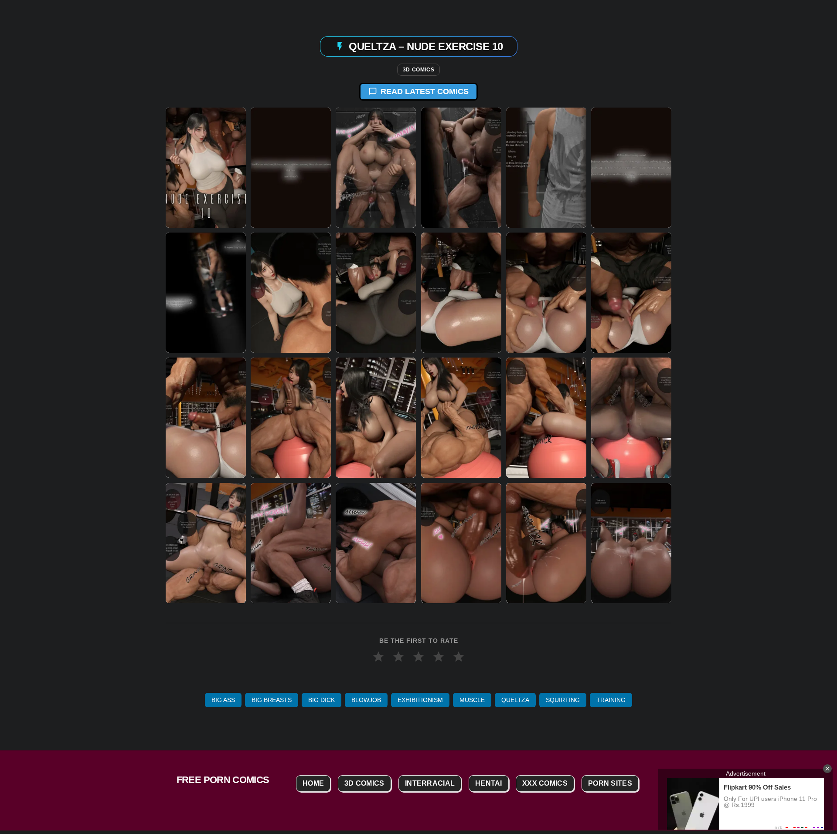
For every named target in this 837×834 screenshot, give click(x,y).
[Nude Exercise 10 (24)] (631, 543)
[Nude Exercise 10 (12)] (631, 293)
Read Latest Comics (425, 91)
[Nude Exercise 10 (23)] (546, 543)
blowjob (366, 699)
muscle (472, 699)
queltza (515, 699)
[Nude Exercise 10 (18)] (631, 418)
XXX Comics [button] (545, 783)
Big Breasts (272, 699)
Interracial (430, 783)
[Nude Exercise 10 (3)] (376, 168)
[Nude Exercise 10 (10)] (461, 293)
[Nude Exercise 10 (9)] (376, 293)
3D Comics (418, 69)
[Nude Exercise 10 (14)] (291, 418)
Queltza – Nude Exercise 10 (426, 46)
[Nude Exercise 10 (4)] (461, 168)
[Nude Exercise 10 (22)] (461, 543)
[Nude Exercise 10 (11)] (546, 293)
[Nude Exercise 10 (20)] (291, 543)
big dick (321, 699)
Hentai (488, 783)
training (611, 699)
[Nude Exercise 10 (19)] (206, 543)
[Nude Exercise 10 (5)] (546, 168)
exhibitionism (420, 699)
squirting (563, 699)
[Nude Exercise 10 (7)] (206, 293)
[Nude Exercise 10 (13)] (206, 418)
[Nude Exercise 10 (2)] (291, 168)
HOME (313, 783)
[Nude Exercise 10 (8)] (291, 293)
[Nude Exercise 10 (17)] (546, 418)
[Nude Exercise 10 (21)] (376, 543)
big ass (223, 699)
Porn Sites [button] (610, 783)
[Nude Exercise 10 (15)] (376, 418)
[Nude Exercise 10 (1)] (206, 168)
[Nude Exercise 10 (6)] (631, 168)
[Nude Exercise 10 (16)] (461, 418)
